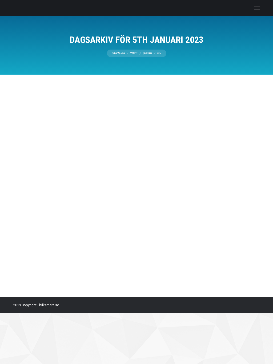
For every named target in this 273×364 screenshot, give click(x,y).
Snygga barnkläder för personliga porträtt (66, 236)
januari (147, 53)
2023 (134, 53)
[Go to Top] (264, 355)
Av (77, 246)
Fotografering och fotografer (42, 246)
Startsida (118, 53)
